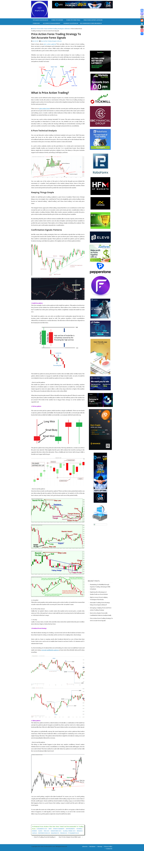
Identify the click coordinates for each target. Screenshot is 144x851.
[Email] (142, 17)
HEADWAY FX (55, 833)
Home (34, 28)
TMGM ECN (63, 833)
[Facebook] (142, 10)
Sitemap (99, 846)
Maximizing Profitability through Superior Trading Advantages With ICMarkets (100, 587)
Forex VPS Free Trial (73, 20)
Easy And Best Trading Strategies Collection (57, 28)
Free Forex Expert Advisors (93, 20)
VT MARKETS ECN (73, 833)
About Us (84, 846)
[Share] (142, 33)
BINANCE (79, 831)
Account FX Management (51, 23)
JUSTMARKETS (70, 828)
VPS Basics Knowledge (40, 20)
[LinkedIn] (142, 23)
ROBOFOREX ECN (56, 831)
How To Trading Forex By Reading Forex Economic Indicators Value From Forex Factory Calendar (46, 837)
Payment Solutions (70, 23)
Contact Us (109, 848)
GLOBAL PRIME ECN (69, 831)
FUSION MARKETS (59, 828)
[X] (142, 27)
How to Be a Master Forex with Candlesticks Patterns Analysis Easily (71, 837)
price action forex (44, 108)
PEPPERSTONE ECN (44, 833)
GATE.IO (34, 833)
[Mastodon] (142, 13)
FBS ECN (46, 831)
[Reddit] (142, 20)
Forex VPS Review (57, 20)
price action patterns (50, 44)
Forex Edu (36, 23)
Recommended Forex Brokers (90, 23)
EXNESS (34, 831)
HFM (50, 828)
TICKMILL (79, 828)
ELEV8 (40, 831)
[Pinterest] (142, 30)
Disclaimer (92, 846)
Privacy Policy (108, 846)
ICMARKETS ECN (42, 828)
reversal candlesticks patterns (50, 650)
